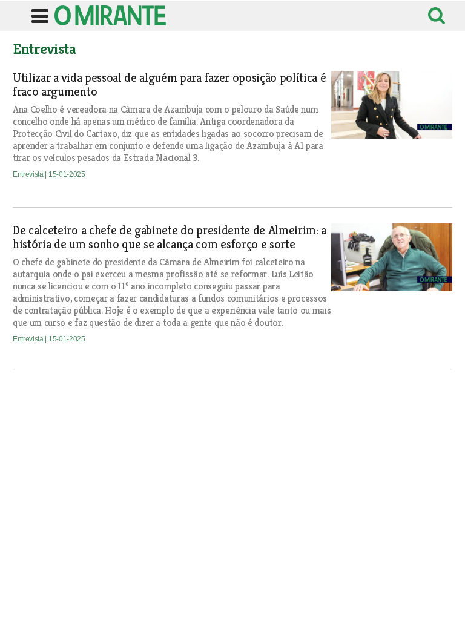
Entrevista (29, 174)
